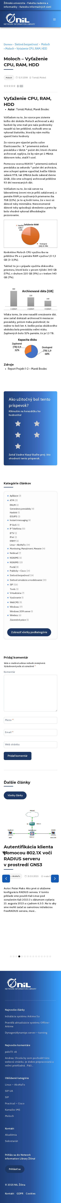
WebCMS (14, 602)
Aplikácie (14, 495)
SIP (11, 584)
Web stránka (12, 744)
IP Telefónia (15, 528)
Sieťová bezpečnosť (19, 575)
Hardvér (13, 512)
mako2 (47, 876)
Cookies (30, 1193)
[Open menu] (54, 19)
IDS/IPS (13, 516)
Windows (14, 606)
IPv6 (12, 537)
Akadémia (11, 1134)
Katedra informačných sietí (35, 6)
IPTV (12, 533)
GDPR (20, 1193)
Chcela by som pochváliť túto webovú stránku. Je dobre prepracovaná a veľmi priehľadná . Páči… (29, 1062)
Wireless (14, 615)
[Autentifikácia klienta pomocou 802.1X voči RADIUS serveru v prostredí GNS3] (30, 823)
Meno (9, 719)
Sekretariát (11, 1141)
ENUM (13, 505)
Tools (12, 589)
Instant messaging (19, 520)
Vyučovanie (15, 597)
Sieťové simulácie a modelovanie (26, 580)
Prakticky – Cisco (18, 570)
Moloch (45, 44)
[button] (6, 879)
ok (15, 1051)
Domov (8, 44)
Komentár (9, 671)
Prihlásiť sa (14, 1169)
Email (9, 732)
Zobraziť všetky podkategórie (29, 632)
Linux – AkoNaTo (18, 544)
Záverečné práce (18, 619)
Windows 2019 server (20, 611)
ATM (12, 500)
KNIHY (13, 540)
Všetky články (15, 795)
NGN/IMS (14, 557)
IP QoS (13, 524)
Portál (12, 567)
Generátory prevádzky (20, 508)
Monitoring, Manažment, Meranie (25, 548)
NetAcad (14, 553)
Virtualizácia (15, 593)
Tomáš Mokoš (39, 77)
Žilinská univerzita (14, 3)
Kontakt (9, 1193)
